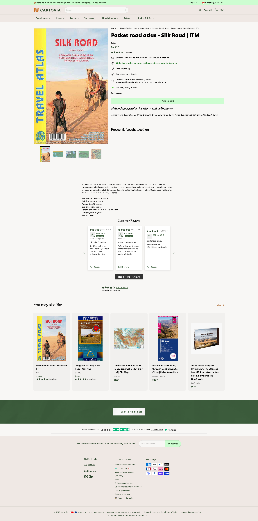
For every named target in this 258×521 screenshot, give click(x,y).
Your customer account (125, 472)
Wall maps (89, 18)
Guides (127, 18)
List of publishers (122, 490)
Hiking (58, 18)
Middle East (195, 115)
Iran (145, 115)
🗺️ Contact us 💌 (122, 468)
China (139, 115)
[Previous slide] (84, 253)
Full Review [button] (95, 267)
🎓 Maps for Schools (123, 498)
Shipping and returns (124, 483)
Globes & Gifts (145, 18)
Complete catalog (122, 494)
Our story (119, 476)
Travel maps (42, 18)
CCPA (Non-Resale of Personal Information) (127, 515)
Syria (215, 115)
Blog (117, 479)
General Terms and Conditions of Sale (160, 512)
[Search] (125, 10)
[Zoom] (71, 86)
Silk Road (207, 115)
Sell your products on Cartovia (128, 487)
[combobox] (195, 2)
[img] (95, 230)
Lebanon (185, 115)
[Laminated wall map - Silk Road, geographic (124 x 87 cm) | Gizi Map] (129, 348)
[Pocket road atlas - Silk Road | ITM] (167, 147)
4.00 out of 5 (122, 287)
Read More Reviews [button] (129, 276)
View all (220, 305)
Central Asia (129, 115)
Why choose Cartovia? (125, 464)
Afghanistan (117, 115)
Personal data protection (190, 512)
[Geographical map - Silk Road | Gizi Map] (90, 348)
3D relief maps (109, 18)
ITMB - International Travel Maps (164, 115)
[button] (117, 52)
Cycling (73, 18)
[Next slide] (174, 253)
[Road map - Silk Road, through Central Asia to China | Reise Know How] (168, 348)
